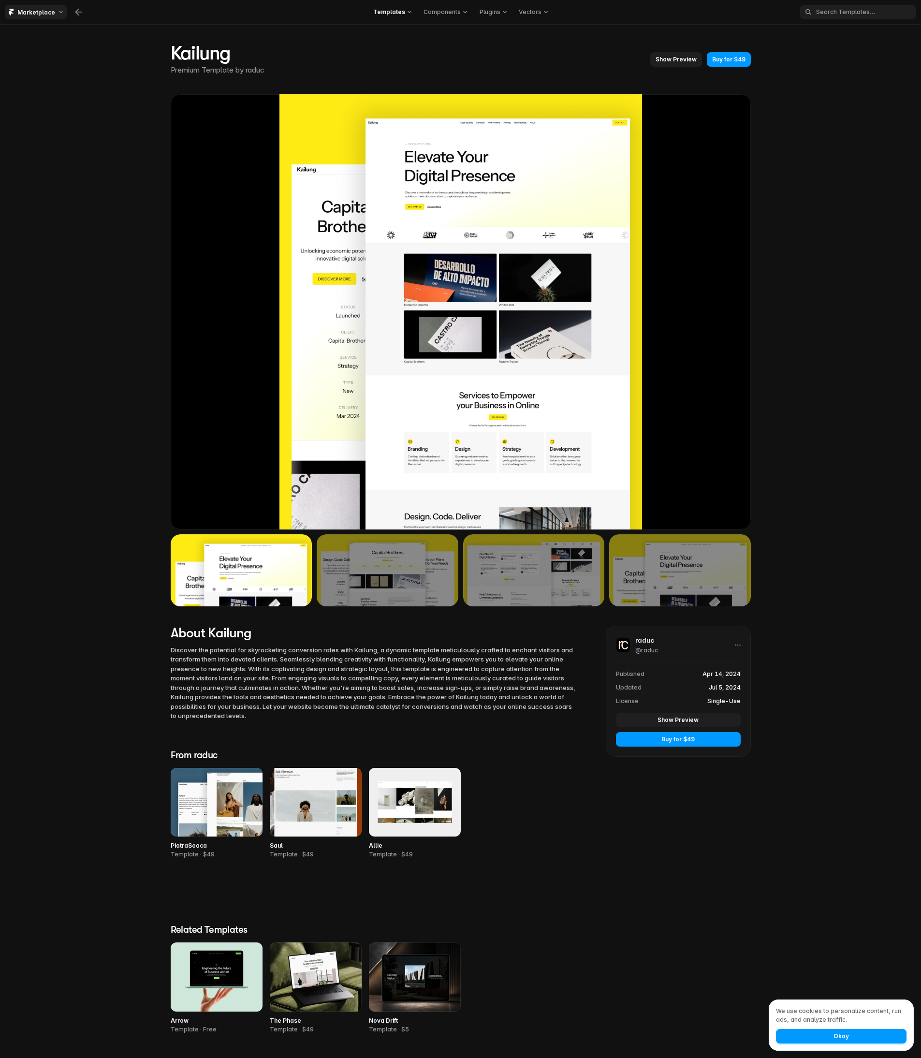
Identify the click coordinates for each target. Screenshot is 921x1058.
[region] (461, 311)
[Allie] (415, 813)
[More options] (738, 645)
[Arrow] (217, 988)
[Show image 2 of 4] (387, 570)
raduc (255, 69)
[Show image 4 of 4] (680, 570)
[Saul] (316, 813)
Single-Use (724, 701)
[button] (676, 59)
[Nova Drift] (415, 988)
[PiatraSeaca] (217, 813)
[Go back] (79, 12)
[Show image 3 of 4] (534, 570)
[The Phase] (316, 988)
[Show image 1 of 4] (241, 570)
